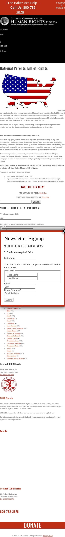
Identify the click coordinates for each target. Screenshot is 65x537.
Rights (9, 348)
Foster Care (10, 318)
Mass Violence (11, 326)
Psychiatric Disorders (14, 343)
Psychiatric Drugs (12, 346)
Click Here (42, 193)
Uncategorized (11, 356)
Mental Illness (11, 331)
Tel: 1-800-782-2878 (7, 375)
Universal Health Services (15, 358)
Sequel (9, 351)
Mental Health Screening (15, 328)
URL (1, 218)
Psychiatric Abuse (12, 341)
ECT (8, 313)
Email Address (12, 290)
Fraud (8, 321)
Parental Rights (12, 338)
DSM (8, 311)
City (7, 283)
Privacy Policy (48, 536)
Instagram (9, 258)
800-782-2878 (9, 511)
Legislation (10, 323)
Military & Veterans (13, 333)
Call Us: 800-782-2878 (23, 9)
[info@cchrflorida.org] (46, 4)
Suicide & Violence (13, 353)
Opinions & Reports (13, 336)
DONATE (32, 524)
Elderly (9, 316)
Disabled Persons (12, 308)
